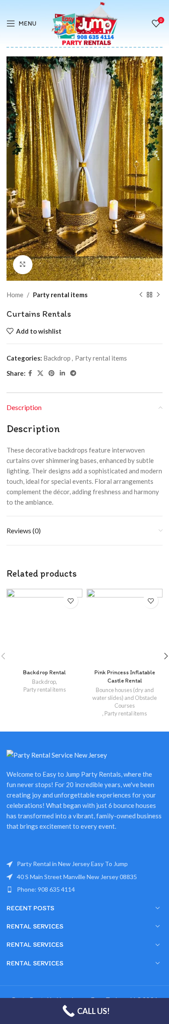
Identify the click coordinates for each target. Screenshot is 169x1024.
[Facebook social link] (30, 373)
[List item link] (84, 877)
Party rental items (60, 295)
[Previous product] (140, 294)
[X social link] (40, 373)
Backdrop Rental (44, 672)
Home (14, 295)
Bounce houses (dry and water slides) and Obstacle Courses (124, 697)
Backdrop (57, 358)
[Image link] (56, 754)
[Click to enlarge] (22, 265)
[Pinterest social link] (51, 373)
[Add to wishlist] (70, 600)
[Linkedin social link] (62, 373)
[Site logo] (85, 22)
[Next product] (158, 294)
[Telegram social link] (73, 373)
